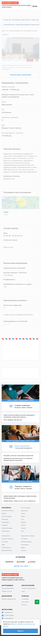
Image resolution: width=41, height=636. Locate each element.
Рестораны (24, 538)
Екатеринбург (6, 531)
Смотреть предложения (28, 588)
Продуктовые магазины (28, 535)
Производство (6, 535)
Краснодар (5, 519)
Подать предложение (8, 588)
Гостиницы (5, 541)
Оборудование (8, 618)
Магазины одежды (26, 541)
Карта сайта (25, 601)
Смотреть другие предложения (20, 75)
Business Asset (7, 2)
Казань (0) (34, 20)
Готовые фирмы (9, 615)
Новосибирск (5, 522)
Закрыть (20, 631)
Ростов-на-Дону (25, 507)
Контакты (24, 604)
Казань (6, 214)
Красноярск (24, 510)
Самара (23, 528)
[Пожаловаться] (3, 63)
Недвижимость (8, 612)
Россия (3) (7, 20)
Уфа (22, 531)
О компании (25, 599)
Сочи (22, 519)
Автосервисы (25, 544)
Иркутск (23, 525)
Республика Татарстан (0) (21, 20)
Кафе (3, 544)
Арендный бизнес (7, 550)
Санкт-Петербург (7, 516)
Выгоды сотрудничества (9, 599)
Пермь (23, 516)
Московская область (8, 510)
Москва (4, 513)
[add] (37, 602)
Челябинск (5, 525)
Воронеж (23, 522)
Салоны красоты (6, 547)
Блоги (23, 591)
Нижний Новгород (7, 528)
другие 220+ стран (21, 566)
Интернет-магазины (7, 538)
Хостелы (23, 550)
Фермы (23, 547)
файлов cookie (15, 624)
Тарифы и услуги (7, 591)
